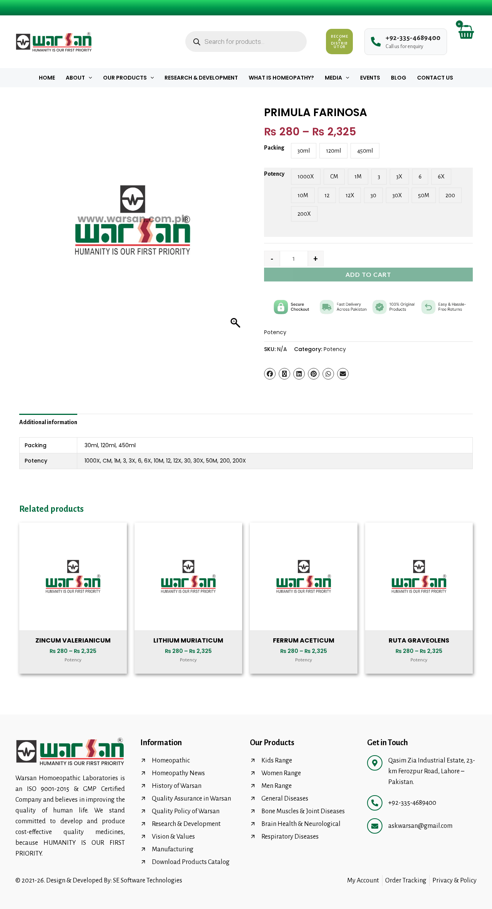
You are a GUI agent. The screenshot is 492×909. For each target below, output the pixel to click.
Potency (274, 174)
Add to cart (368, 274)
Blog (398, 78)
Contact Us (435, 78)
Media (333, 78)
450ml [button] (365, 151)
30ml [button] (304, 151)
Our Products (125, 78)
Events (370, 78)
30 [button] (373, 195)
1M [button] (358, 176)
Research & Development (201, 78)
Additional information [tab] (48, 422)
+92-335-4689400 (412, 802)
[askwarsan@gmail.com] (374, 826)
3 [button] (379, 176)
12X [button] (350, 195)
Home (47, 78)
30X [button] (397, 195)
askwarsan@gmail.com (420, 825)
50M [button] (423, 195)
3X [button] (399, 176)
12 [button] (326, 195)
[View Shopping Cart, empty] (466, 42)
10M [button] (303, 195)
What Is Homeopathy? (281, 78)
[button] (88, 78)
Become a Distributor (339, 41)
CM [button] (334, 176)
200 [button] (450, 195)
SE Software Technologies (147, 880)
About (75, 78)
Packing (274, 148)
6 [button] (420, 176)
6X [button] (441, 176)
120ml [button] (333, 151)
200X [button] (304, 214)
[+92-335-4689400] (374, 803)
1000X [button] (306, 176)
